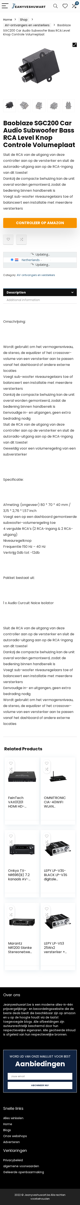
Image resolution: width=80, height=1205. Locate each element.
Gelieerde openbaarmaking (23, 1172)
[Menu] (5, 6)
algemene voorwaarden (21, 1166)
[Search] (55, 6)
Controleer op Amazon (40, 222)
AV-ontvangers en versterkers (27, 25)
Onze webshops (15, 1136)
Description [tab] (16, 292)
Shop (24, 20)
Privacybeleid (13, 1160)
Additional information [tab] (23, 300)
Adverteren (11, 1142)
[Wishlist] (65, 6)
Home (7, 20)
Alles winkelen (13, 1118)
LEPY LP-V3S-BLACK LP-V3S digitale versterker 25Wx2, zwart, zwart (55, 881)
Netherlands (31, 260)
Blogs (7, 1130)
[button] (75, 45)
